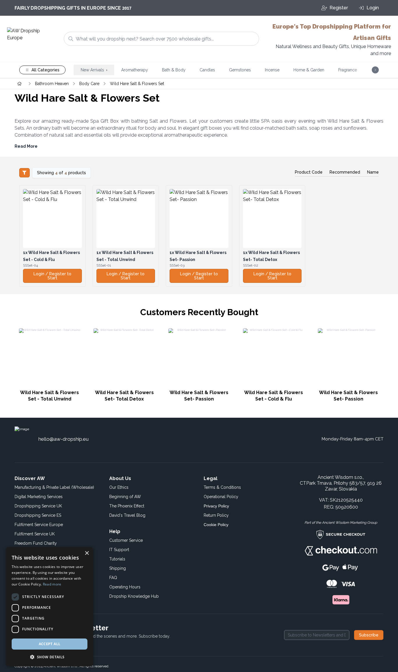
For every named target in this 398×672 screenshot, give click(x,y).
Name (373, 172)
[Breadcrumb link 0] (19, 84)
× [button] (86, 553)
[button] (49, 656)
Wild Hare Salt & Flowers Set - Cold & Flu (273, 396)
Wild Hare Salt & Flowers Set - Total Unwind (49, 396)
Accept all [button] (50, 643)
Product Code (309, 172)
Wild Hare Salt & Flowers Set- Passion (199, 396)
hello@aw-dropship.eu (63, 439)
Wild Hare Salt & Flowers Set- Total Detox (124, 396)
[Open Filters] (24, 172)
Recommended (345, 172)
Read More (26, 146)
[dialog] (49, 606)
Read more (52, 584)
